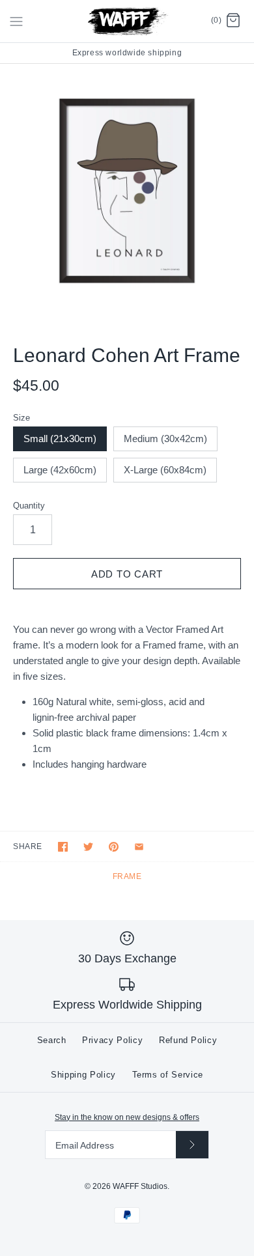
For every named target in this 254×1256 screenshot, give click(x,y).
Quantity (29, 505)
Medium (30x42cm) (165, 438)
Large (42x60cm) (59, 469)
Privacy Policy (112, 1040)
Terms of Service (167, 1075)
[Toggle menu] (16, 21)
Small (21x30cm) (59, 438)
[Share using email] (139, 847)
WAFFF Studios (140, 1186)
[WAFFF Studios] (127, 21)
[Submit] (192, 1144)
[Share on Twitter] (88, 847)
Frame (127, 876)
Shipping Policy (83, 1075)
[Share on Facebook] (63, 847)
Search (51, 1040)
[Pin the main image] (114, 847)
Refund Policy (188, 1040)
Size (21, 418)
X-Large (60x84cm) (165, 469)
